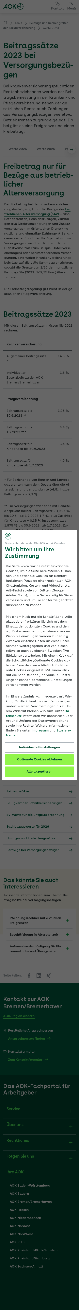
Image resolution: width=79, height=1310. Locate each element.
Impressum (40, 730)
